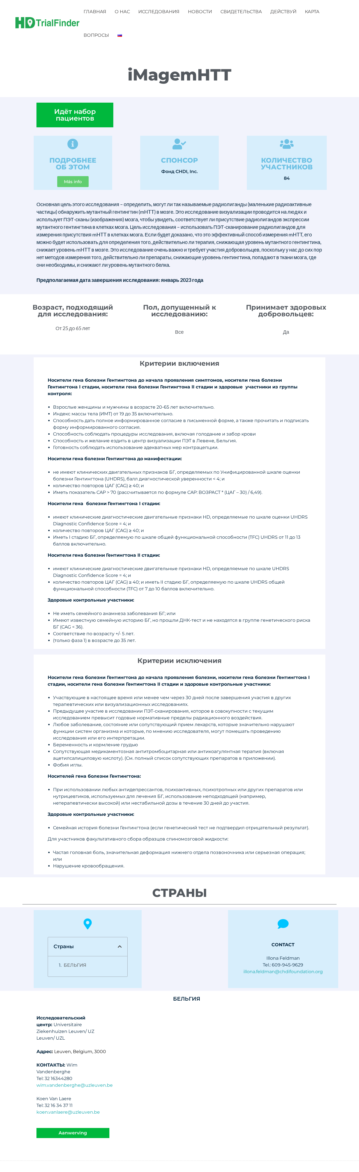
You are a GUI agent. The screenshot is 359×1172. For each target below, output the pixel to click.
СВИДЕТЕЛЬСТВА (241, 11)
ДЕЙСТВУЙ (283, 11)
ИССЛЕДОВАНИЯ (159, 11)
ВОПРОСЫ (96, 35)
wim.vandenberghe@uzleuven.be (74, 1085)
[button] (120, 946)
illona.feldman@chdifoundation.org (283, 971)
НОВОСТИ (200, 11)
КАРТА (312, 11)
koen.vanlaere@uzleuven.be (68, 1112)
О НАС (122, 11)
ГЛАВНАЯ (95, 11)
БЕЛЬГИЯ (75, 965)
